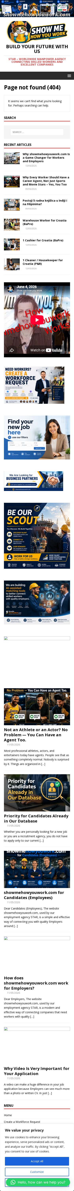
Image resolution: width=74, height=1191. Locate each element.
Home (8, 1115)
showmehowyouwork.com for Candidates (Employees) (34, 895)
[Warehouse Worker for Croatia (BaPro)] (12, 228)
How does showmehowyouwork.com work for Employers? (36, 983)
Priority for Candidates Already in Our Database (36, 818)
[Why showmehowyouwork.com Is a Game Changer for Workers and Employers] (12, 162)
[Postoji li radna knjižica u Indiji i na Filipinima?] (12, 208)
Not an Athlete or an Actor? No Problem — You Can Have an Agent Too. (36, 735)
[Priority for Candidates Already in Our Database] (37, 809)
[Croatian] (55, 5)
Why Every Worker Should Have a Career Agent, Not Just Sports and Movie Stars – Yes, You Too (46, 180)
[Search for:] (37, 132)
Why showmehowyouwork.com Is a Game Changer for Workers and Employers (46, 157)
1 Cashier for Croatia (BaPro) (43, 240)
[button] (38, 1182)
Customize (37, 1172)
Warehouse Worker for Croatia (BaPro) (45, 222)
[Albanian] (49, 5)
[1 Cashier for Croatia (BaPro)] (12, 248)
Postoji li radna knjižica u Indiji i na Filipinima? (45, 202)
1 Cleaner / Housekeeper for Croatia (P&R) (43, 262)
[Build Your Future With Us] (37, 15)
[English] (62, 5)
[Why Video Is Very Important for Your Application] (37, 1061)
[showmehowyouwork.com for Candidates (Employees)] (37, 885)
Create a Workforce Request (22, 1122)
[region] (37, 1157)
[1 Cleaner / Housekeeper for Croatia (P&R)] (12, 268)
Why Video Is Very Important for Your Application (36, 1071)
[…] (43, 764)
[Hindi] (68, 5)
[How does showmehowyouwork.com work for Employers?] (37, 971)
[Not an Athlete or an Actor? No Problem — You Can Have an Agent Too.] (37, 723)
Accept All (37, 1161)
